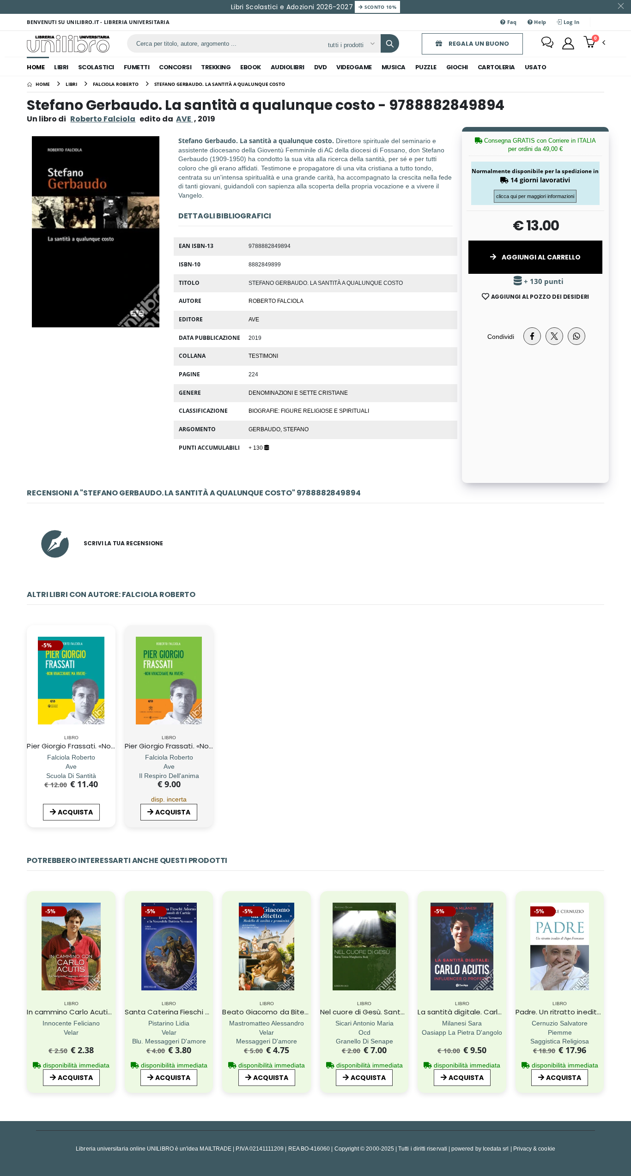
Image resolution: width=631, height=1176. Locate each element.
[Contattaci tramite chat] (547, 43)
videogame (354, 67)
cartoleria (496, 67)
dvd (320, 67)
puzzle (426, 67)
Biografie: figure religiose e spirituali (309, 410)
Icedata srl (496, 1148)
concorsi (175, 67)
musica (394, 67)
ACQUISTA (75, 812)
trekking (216, 67)
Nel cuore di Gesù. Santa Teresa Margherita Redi (404, 1012)
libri (61, 67)
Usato (535, 67)
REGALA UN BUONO (478, 43)
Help (539, 21)
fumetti (137, 67)
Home (35, 67)
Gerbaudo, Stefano (279, 429)
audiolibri (287, 67)
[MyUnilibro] (568, 43)
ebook (250, 67)
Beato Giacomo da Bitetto (269, 1012)
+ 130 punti (543, 281)
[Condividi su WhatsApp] (576, 336)
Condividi (500, 336)
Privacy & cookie (534, 1148)
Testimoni (263, 355)
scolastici (96, 67)
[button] (594, 43)
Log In (571, 21)
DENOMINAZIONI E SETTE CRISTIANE (298, 392)
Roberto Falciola (102, 119)
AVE (254, 319)
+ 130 (256, 447)
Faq (511, 21)
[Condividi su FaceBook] (532, 336)
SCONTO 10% (379, 7)
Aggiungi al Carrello (540, 257)
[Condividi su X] (554, 336)
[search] (390, 43)
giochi (457, 67)
